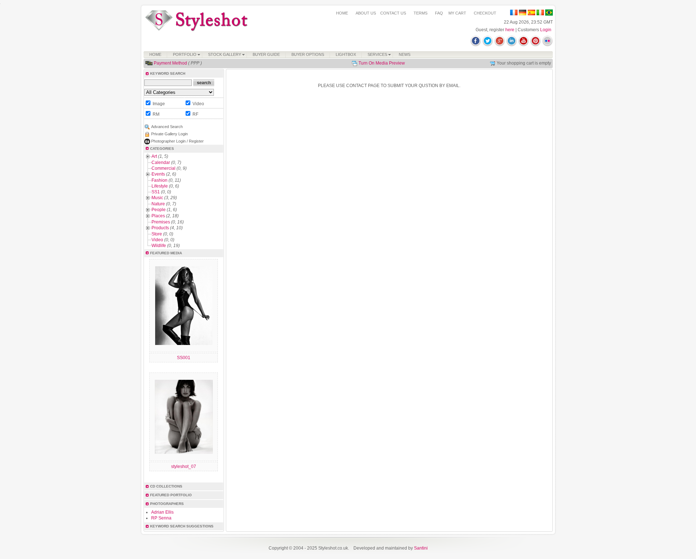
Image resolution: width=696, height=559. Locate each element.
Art (154, 156)
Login (545, 29)
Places (158, 215)
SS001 (183, 357)
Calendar (161, 162)
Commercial (163, 168)
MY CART (457, 13)
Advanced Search (167, 126)
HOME (342, 13)
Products (160, 227)
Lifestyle (160, 186)
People (159, 209)
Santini (421, 548)
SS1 (156, 191)
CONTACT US (393, 13)
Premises (161, 222)
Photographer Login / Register (177, 141)
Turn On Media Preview (382, 63)
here (509, 29)
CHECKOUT (485, 13)
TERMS (420, 13)
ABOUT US (366, 13)
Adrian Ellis (162, 512)
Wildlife (159, 245)
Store (157, 234)
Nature (158, 203)
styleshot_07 (183, 466)
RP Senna (161, 518)
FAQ (439, 13)
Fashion (159, 180)
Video (157, 239)
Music (157, 197)
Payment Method (170, 63)
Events (158, 174)
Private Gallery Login (169, 134)
